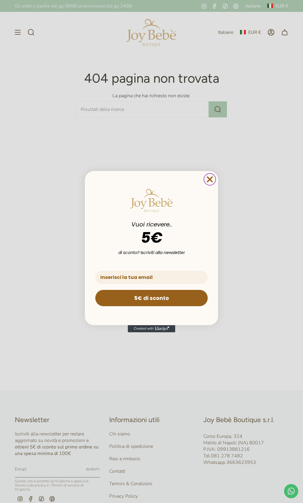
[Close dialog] (210, 179)
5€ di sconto (151, 298)
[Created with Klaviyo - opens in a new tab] (151, 328)
